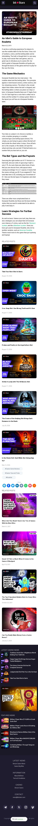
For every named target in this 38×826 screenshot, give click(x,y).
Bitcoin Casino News (19, 763)
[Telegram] (4, 485)
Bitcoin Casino (19, 788)
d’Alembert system (19, 225)
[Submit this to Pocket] (30, 485)
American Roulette (25, 230)
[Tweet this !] (13, 485)
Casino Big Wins (19, 766)
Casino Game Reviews (13, 469)
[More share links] (34, 485)
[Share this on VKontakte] (21, 485)
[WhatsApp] (25, 485)
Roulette (9, 477)
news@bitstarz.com (19, 797)
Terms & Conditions (19, 778)
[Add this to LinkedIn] (17, 485)
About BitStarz (19, 775)
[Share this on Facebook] (8, 485)
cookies (20, 819)
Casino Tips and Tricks (13, 473)
